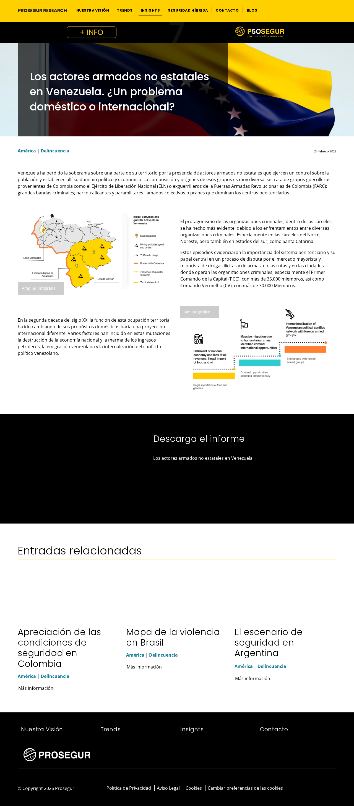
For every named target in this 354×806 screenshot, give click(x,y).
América (27, 151)
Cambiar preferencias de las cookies (245, 788)
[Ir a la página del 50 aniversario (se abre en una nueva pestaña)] (177, 32)
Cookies (194, 788)
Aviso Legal (168, 788)
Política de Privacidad (128, 788)
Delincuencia (55, 151)
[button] (92, 9)
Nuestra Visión (42, 729)
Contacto (274, 729)
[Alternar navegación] (322, 10)
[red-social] (318, 789)
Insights (192, 729)
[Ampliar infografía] (96, 250)
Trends (111, 729)
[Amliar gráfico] (258, 349)
